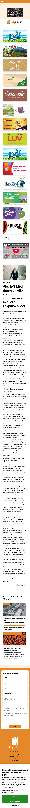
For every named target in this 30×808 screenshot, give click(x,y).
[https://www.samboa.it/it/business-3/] (15, 169)
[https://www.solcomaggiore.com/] (15, 66)
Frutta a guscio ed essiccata (12, 633)
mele (5, 589)
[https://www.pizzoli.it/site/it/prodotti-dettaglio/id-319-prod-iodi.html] (15, 37)
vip (20, 589)
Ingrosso (6, 604)
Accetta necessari (15, 801)
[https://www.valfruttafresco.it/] (15, 81)
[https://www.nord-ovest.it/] (15, 184)
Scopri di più (6, 240)
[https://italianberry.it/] (15, 214)
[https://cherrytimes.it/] (15, 228)
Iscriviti (15, 726)
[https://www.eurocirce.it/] (15, 52)
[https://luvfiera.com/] (15, 140)
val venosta (13, 589)
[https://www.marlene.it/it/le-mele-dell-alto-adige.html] (15, 111)
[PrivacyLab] (10, 792)
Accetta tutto (15, 797)
